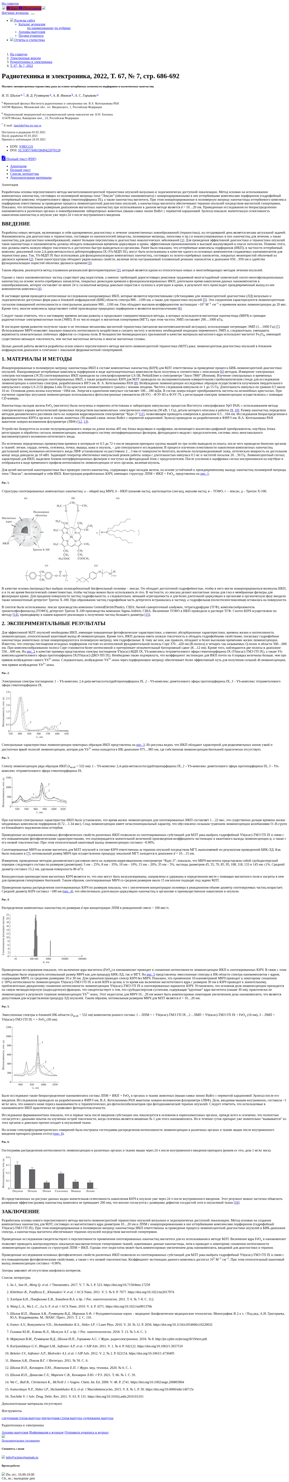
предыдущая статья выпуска (61, 1418)
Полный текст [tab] (20, 170)
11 (141, 414)
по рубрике (62, 28)
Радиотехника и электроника (31, 62)
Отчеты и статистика (29, 40)
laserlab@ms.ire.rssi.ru (27, 125)
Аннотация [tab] (18, 166)
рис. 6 (58, 1133)
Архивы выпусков (32, 32)
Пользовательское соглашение (21, 1440)
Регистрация (31, 8)
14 (15, 614)
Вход (14, 8)
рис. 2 (31, 651)
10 (236, 410)
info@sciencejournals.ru (22, 1457)
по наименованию (40, 28)
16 (236, 1202)
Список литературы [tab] (24, 174)
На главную (10, 3)
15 (147, 614)
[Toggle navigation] (32, 14)
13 (85, 421)
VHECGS (26, 146)
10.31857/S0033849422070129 (39, 150)
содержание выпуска (98, 1418)
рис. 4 (67, 891)
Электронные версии (25, 58)
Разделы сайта (24, 20)
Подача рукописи (31, 35)
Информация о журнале (46, 1432)
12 (80, 421)
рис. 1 (204, 473)
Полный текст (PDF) (21, 159)
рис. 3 (140, 744)
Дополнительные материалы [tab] (31, 177)
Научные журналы (15, 13)
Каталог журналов (32, 24)
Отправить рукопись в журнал (87, 1432)
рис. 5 (151, 974)
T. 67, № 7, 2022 (21, 65)
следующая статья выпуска (21, 1418)
